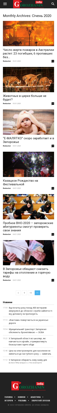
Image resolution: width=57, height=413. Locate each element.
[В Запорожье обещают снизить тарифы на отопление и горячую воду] (28, 252)
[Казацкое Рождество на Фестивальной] (28, 164)
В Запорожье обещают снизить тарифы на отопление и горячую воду (26, 272)
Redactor (7, 61)
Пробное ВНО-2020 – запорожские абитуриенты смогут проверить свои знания (28, 226)
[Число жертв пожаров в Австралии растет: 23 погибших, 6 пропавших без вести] (28, 33)
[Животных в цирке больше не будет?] (28, 79)
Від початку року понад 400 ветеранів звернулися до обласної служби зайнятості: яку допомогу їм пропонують (30, 310)
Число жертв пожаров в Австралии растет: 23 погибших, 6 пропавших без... (28, 53)
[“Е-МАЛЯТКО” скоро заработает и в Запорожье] (28, 122)
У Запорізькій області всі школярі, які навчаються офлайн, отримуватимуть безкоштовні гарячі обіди (28, 341)
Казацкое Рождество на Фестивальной (20, 182)
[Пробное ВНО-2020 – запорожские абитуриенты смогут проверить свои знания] (28, 206)
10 (31, 293)
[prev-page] (18, 292)
